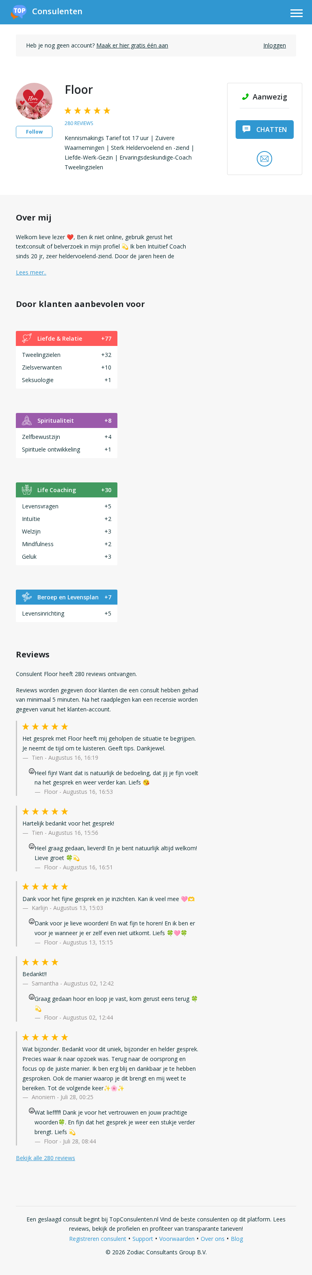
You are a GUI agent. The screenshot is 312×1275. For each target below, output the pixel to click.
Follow (34, 131)
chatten (271, 129)
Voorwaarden (177, 1239)
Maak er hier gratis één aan (132, 45)
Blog (237, 1239)
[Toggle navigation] (296, 14)
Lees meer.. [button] (31, 272)
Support (142, 1239)
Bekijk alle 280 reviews (45, 1158)
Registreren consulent (97, 1239)
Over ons (213, 1239)
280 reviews (79, 123)
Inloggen (274, 45)
